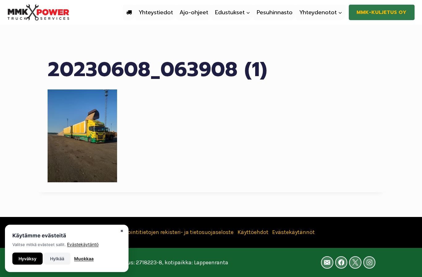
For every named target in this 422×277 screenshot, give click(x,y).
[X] (355, 262)
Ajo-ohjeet (193, 12)
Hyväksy (27, 258)
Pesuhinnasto (275, 12)
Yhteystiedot (156, 12)
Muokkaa (84, 258)
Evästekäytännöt (293, 232)
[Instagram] (369, 262)
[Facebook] (341, 262)
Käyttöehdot (253, 232)
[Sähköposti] (327, 262)
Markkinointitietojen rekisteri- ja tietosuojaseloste (170, 232)
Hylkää (57, 258)
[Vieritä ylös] (408, 266)
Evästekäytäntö (83, 244)
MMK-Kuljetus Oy (382, 12)
